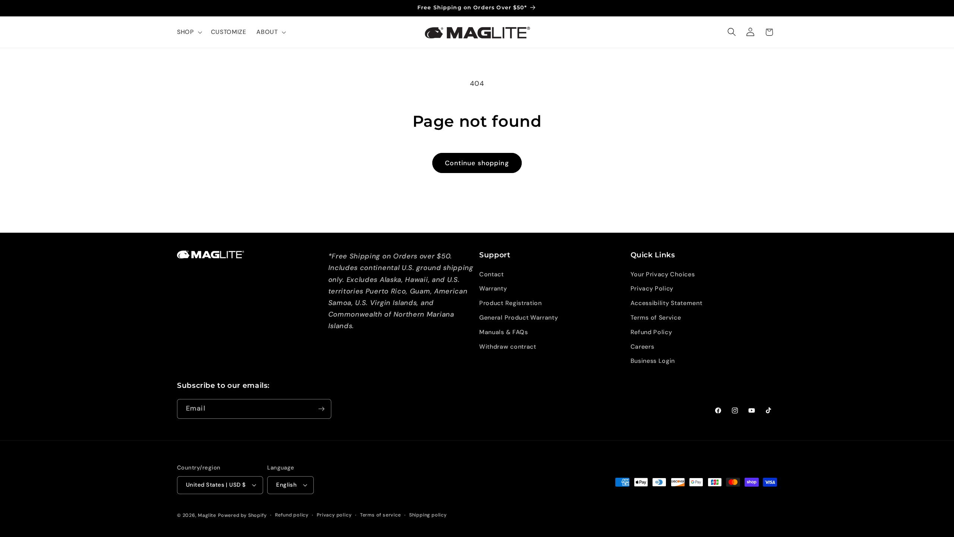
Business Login (653, 361)
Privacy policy (334, 515)
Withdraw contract (507, 347)
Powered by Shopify (242, 515)
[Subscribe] (321, 409)
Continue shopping (477, 163)
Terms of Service (656, 317)
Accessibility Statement (666, 303)
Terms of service (380, 515)
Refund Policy (651, 332)
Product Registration (510, 303)
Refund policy (292, 515)
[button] (189, 32)
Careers (642, 347)
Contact (491, 274)
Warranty (493, 288)
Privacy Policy (652, 288)
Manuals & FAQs (503, 332)
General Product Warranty (518, 317)
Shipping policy (428, 515)
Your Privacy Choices (663, 274)
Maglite (207, 515)
